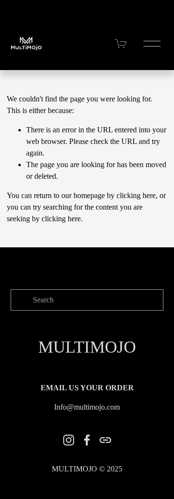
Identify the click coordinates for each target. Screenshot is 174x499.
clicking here (136, 195)
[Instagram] (68, 440)
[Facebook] (87, 440)
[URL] (105, 440)
